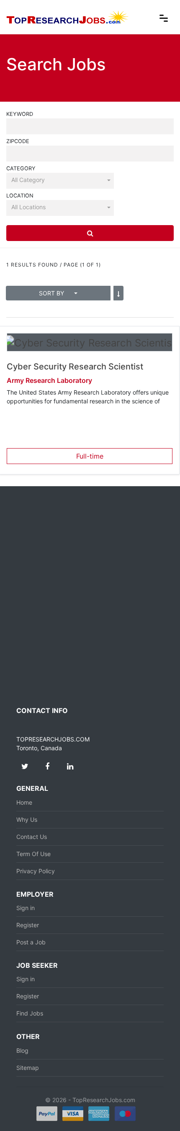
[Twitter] (24, 766)
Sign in (25, 907)
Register (27, 924)
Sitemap (27, 1067)
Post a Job (31, 942)
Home (24, 802)
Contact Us (31, 836)
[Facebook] (47, 766)
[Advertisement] (90, 596)
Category (21, 168)
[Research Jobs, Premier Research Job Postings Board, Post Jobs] (67, 16)
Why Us (26, 819)
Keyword (19, 114)
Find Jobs (29, 1013)
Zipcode (17, 141)
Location (19, 195)
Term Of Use (33, 853)
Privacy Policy (35, 871)
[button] (60, 180)
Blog (22, 1050)
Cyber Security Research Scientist (75, 367)
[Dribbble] (70, 766)
